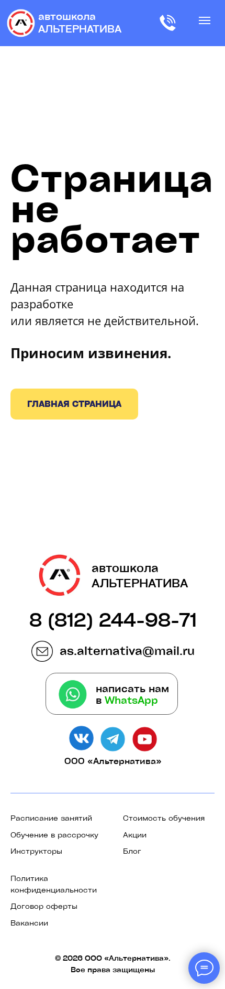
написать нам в (132, 694)
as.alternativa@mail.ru (127, 650)
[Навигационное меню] (204, 20)
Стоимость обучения (164, 817)
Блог (132, 850)
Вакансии (29, 922)
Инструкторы (36, 850)
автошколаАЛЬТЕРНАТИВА (79, 22)
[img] (21, 23)
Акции (135, 834)
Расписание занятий (51, 817)
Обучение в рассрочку (54, 834)
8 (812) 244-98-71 (113, 619)
